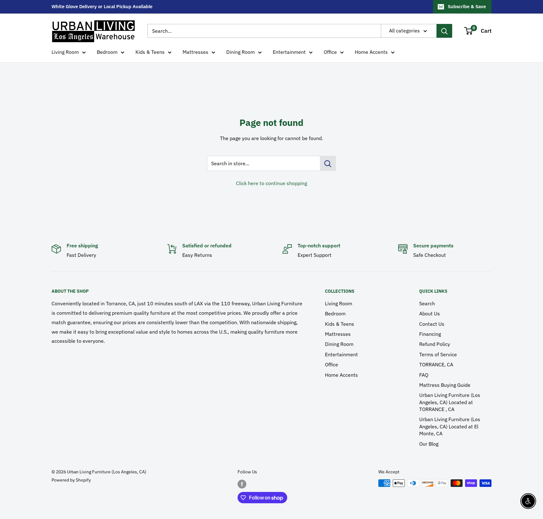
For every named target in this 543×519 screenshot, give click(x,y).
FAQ (423, 375)
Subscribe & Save (467, 6)
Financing (430, 334)
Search (427, 303)
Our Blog (428, 444)
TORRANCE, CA (436, 364)
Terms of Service (438, 354)
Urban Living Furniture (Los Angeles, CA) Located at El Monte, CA (449, 426)
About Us (429, 313)
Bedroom (107, 52)
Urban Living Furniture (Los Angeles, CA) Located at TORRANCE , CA (449, 402)
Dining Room (240, 52)
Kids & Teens (150, 52)
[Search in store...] (328, 163)
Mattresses (195, 52)
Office (330, 52)
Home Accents (371, 52)
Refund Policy (434, 344)
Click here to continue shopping (271, 183)
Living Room (65, 52)
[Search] (444, 31)
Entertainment (289, 52)
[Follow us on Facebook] (242, 483)
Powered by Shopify (71, 480)
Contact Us (431, 324)
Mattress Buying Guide (444, 385)
